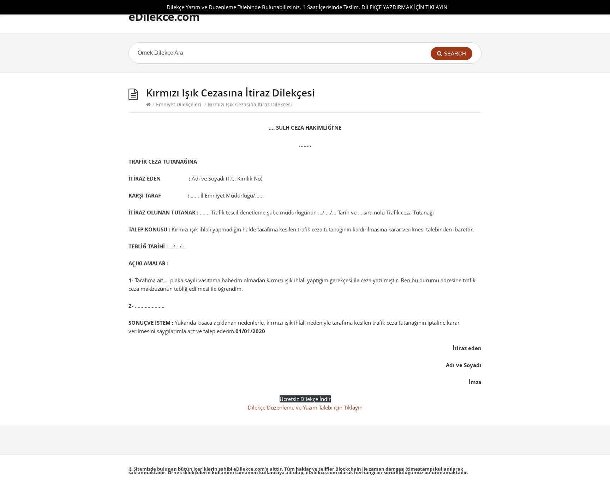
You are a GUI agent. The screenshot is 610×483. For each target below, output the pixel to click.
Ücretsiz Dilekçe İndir (305, 398)
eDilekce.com (163, 16)
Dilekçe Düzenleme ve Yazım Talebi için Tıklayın (305, 407)
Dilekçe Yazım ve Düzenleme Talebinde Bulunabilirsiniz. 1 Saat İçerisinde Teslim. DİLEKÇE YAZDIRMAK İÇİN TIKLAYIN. (308, 7)
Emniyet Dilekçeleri (178, 104)
